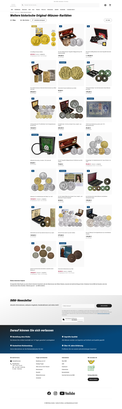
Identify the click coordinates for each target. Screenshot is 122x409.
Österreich (24, 9)
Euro (33, 9)
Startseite (12, 12)
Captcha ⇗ (80, 321)
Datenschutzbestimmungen (103, 313)
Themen (38, 9)
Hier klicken (74, 319)
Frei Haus (66, 1)
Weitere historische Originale (25, 12)
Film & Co (43, 9)
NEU (12, 9)
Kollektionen (17, 9)
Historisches (50, 9)
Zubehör (56, 9)
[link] (13, 5)
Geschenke (62, 9)
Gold (29, 9)
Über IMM (56, 1)
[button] (22, 5)
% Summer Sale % (71, 9)
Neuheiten (61, 1)
